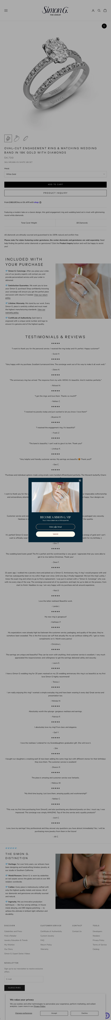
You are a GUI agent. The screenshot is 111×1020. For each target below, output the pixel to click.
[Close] (79, 480)
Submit (55, 534)
